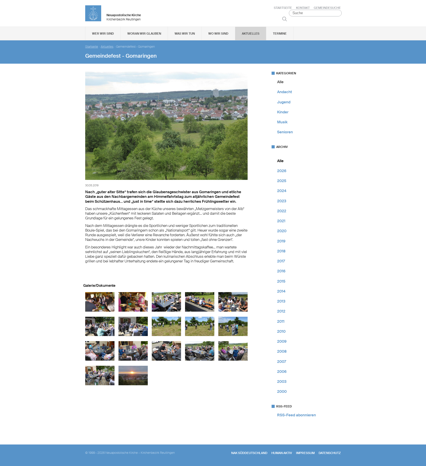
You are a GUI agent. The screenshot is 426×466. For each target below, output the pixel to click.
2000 (282, 391)
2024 (281, 190)
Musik (282, 122)
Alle (280, 81)
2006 (281, 371)
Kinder (282, 112)
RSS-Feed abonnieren (296, 415)
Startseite (283, 8)
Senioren (285, 132)
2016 (281, 271)
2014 (281, 291)
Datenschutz (330, 453)
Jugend (283, 102)
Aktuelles (250, 33)
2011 (280, 321)
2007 (281, 361)
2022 (281, 210)
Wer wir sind (103, 33)
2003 (281, 381)
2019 (281, 241)
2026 (281, 170)
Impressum (305, 453)
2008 (282, 351)
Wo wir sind (218, 33)
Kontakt (303, 8)
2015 (281, 281)
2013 (281, 301)
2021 (281, 220)
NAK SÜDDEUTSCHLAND (249, 453)
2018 (281, 251)
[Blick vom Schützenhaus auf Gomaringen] (166, 181)
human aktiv (281, 453)
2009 (281, 341)
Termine (280, 33)
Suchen (284, 19)
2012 (281, 311)
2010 (281, 331)
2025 (281, 180)
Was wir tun (185, 33)
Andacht (284, 91)
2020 (281, 230)
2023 (281, 201)
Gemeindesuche (327, 8)
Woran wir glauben (144, 33)
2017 (281, 261)
